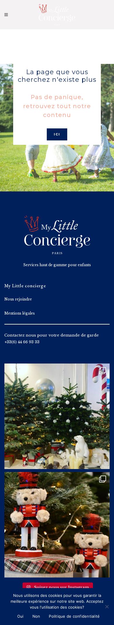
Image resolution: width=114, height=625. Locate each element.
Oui (20, 616)
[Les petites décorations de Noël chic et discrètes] (57, 416)
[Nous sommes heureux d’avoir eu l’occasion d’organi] (57, 525)
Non (36, 616)
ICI (57, 134)
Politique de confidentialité (74, 616)
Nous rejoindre (18, 299)
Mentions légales (19, 313)
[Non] (107, 606)
